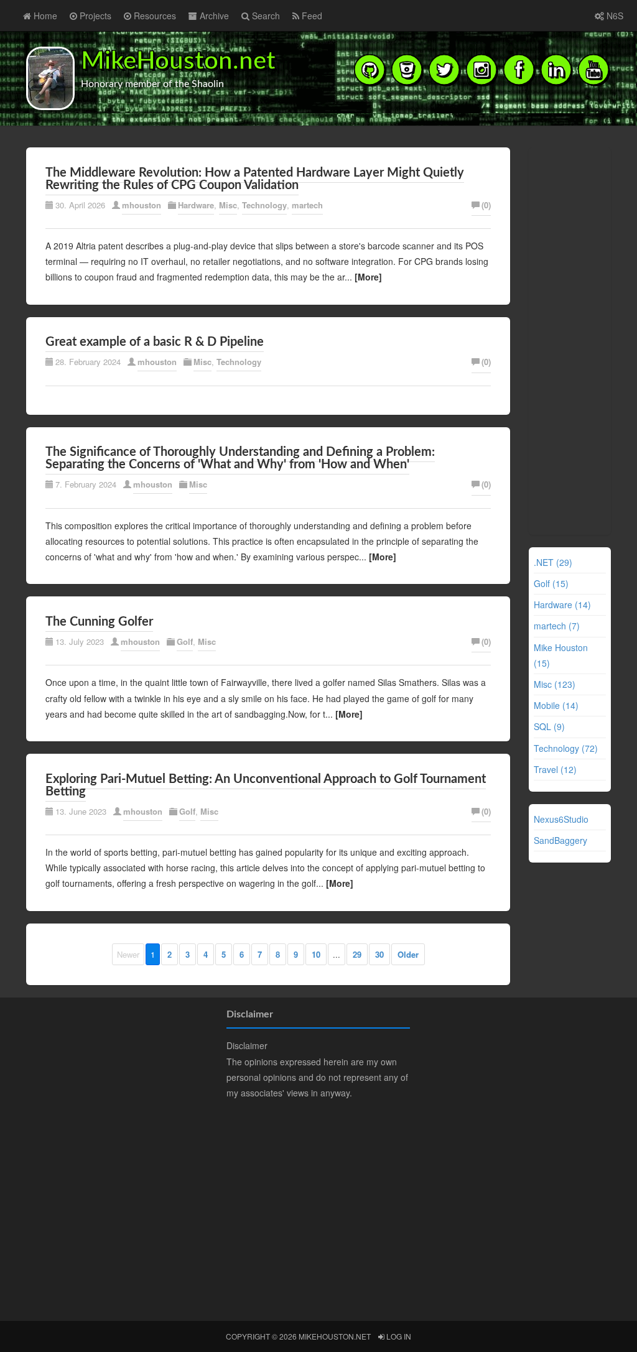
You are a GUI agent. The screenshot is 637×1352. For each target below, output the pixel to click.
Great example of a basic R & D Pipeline (154, 342)
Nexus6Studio (561, 819)
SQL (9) (549, 726)
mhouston (141, 205)
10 (316, 954)
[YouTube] (593, 69)
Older (408, 954)
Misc (228, 205)
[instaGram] (481, 69)
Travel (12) (555, 769)
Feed (310, 15)
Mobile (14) (556, 705)
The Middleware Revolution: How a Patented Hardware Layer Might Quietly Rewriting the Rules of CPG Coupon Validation (254, 179)
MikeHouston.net (178, 61)
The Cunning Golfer (99, 622)
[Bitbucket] (406, 69)
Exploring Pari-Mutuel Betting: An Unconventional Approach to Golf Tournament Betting (265, 785)
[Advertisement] (571, 339)
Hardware (196, 205)
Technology (264, 205)
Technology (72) (566, 748)
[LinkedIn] (556, 69)
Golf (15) (551, 583)
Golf (185, 641)
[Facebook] (518, 69)
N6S (613, 15)
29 (357, 954)
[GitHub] (369, 69)
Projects (94, 15)
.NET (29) (553, 562)
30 (379, 954)
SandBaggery (560, 840)
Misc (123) (554, 684)
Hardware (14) (562, 604)
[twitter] (444, 69)
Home (44, 15)
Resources (153, 15)
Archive (213, 15)
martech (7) (557, 625)
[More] (368, 277)
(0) (486, 205)
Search (264, 15)
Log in (397, 1336)
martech (307, 205)
